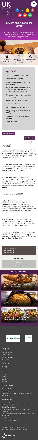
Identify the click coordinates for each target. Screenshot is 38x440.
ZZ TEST (5, 369)
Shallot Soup (6, 418)
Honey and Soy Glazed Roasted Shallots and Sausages (17, 394)
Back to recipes (10, 13)
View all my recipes (9, 253)
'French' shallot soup (9, 389)
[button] (17, 10)
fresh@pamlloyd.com (22, 429)
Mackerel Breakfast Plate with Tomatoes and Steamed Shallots (17, 404)
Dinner (4, 377)
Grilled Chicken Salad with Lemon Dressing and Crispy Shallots (18, 410)
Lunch (4, 379)
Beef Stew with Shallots (10, 420)
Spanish (4, 367)
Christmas (19, 262)
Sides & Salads (29, 293)
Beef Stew (5, 391)
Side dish (5, 374)
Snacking (5, 381)
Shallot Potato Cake (8, 407)
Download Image (29, 138)
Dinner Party (19, 266)
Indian (4, 372)
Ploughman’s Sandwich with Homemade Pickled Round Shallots (18, 414)
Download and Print (8, 134)
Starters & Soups (7, 357)
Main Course (30, 277)
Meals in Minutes (7, 352)
